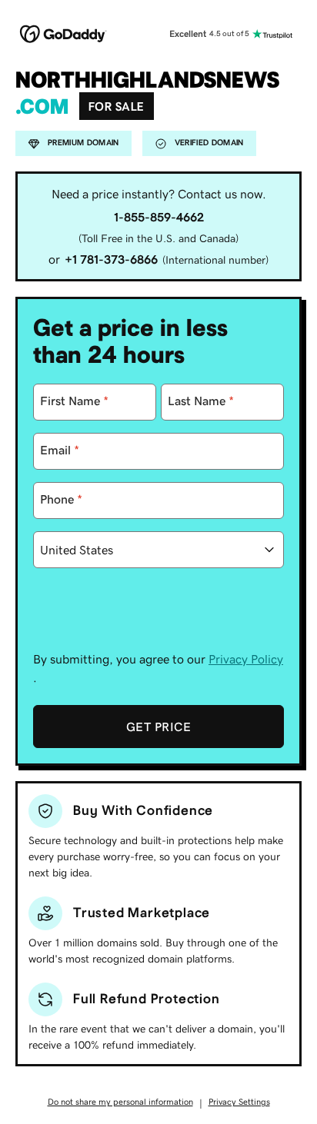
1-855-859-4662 (159, 217)
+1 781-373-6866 (111, 259)
